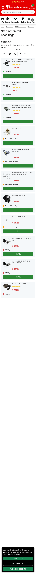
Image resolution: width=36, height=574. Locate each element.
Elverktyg (23, 22)
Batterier (7, 22)
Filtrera (6, 54)
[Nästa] (32, 20)
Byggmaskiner (15, 22)
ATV (3, 22)
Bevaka (18, 254)
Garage (29, 22)
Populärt (23, 54)
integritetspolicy (14, 554)
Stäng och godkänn (18, 569)
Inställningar (18, 564)
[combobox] (18, 12)
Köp (18, 76)
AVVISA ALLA (18, 559)
